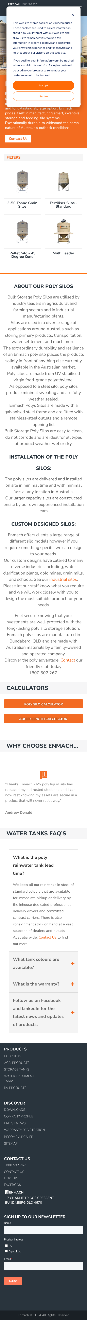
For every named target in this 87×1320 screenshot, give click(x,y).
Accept (43, 85)
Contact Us (18, 138)
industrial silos (63, 579)
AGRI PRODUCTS (17, 1063)
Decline (43, 96)
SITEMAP (11, 1143)
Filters (13, 157)
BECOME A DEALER (18, 1137)
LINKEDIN (11, 1178)
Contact (67, 660)
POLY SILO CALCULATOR (43, 704)
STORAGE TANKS (16, 1069)
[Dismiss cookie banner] (72, 15)
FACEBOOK (12, 1185)
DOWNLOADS (14, 1110)
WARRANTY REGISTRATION (24, 1130)
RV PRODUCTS (15, 1088)
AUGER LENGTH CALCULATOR (43, 719)
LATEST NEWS (15, 1123)
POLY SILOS (12, 1056)
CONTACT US (14, 1172)
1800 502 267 (15, 1165)
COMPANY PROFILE (18, 1116)
